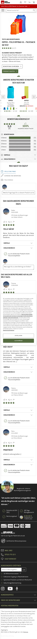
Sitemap (25, 632)
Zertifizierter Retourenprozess (16, 541)
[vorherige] (3, 97)
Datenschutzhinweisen (8, 330)
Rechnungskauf (11, 516)
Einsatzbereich (9, 248)
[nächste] (34, 97)
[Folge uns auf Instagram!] (4, 589)
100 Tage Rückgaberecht (29, 511)
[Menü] (3, 10)
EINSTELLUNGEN (18, 335)
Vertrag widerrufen (9, 605)
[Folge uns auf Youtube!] (12, 589)
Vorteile (7, 243)
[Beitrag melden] (13, 222)
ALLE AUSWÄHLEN (18, 340)
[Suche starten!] (34, 10)
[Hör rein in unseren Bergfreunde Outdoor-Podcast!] (18, 589)
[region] (18, 319)
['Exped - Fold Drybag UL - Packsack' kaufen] (18, 24)
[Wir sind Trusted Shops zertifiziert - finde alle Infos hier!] (21, 517)
